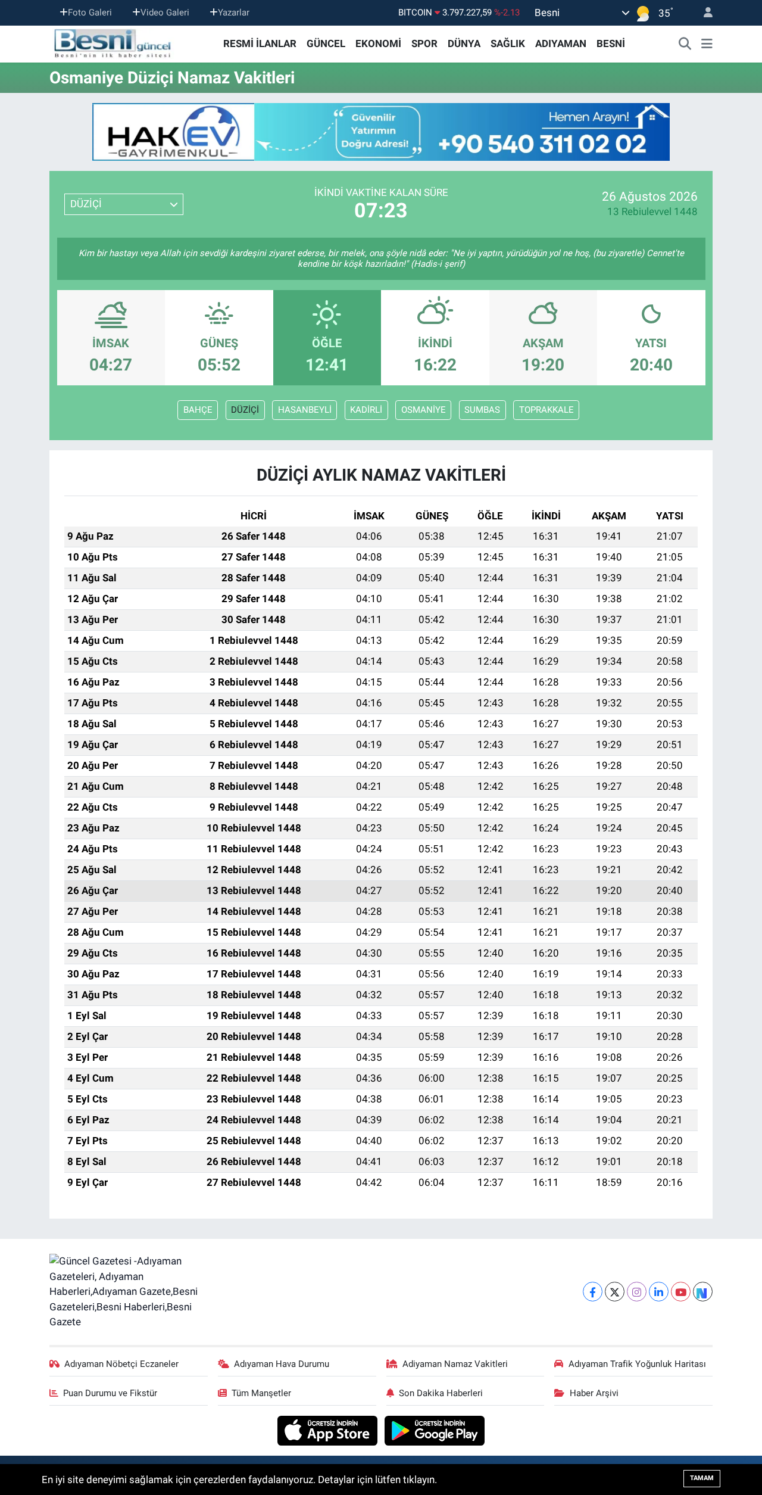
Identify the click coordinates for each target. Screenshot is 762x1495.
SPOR (424, 43)
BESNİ (611, 43)
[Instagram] (637, 1291)
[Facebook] (592, 1291)
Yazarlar (233, 12)
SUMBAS (482, 409)
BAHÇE (198, 409)
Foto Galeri (90, 12)
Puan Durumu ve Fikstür (110, 1393)
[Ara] (685, 44)
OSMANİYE (423, 409)
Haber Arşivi (594, 1393)
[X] (614, 1291)
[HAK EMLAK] (381, 132)
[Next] (703, 1291)
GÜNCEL (326, 43)
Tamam (702, 1478)
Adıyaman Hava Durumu (281, 1364)
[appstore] (329, 1429)
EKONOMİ (378, 43)
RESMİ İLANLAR (259, 43)
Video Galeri (164, 12)
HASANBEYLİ (305, 409)
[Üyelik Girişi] (703, 13)
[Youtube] (681, 1291)
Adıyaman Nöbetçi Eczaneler (121, 1364)
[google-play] (435, 1429)
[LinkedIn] (659, 1291)
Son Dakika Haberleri (441, 1393)
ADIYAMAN (560, 43)
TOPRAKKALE (546, 409)
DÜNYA (464, 43)
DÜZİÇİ (245, 409)
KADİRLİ (366, 409)
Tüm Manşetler (261, 1393)
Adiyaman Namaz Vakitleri (455, 1364)
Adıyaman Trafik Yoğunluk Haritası (637, 1364)
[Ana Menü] (707, 44)
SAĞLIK (508, 43)
